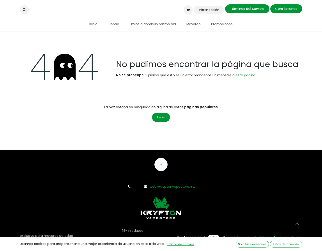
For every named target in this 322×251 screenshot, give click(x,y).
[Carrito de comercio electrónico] (188, 9)
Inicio (161, 117)
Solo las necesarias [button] (252, 244)
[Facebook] (161, 164)
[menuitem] (93, 24)
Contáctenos (286, 8)
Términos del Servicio (247, 8)
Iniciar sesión (209, 9)
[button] (24, 9)
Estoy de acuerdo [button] (286, 244)
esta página (245, 75)
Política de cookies (180, 244)
